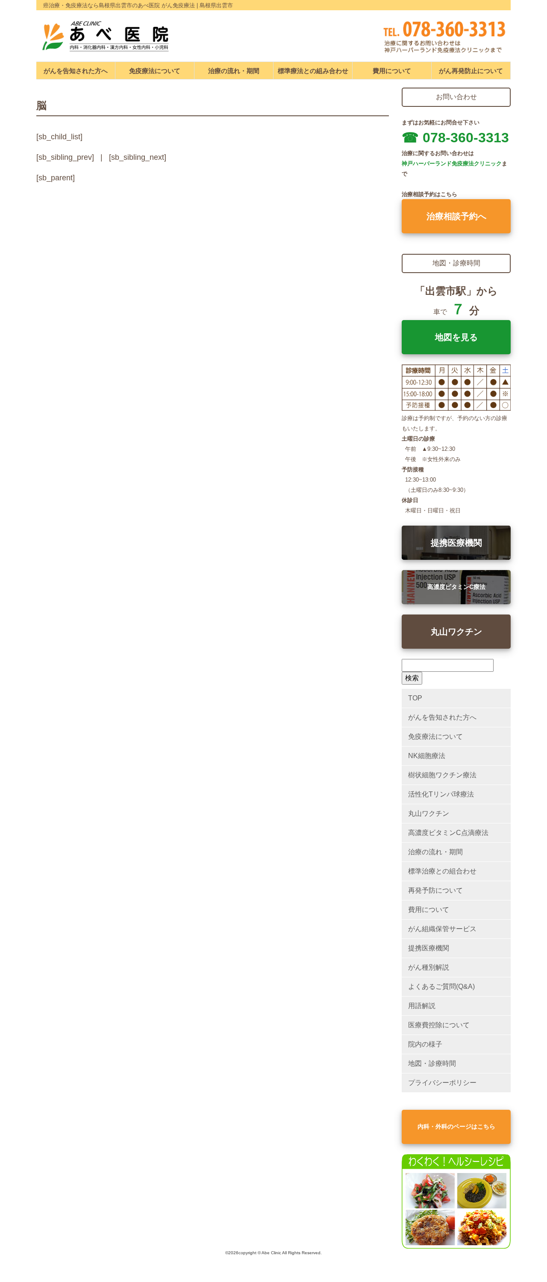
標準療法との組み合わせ (313, 70)
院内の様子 (425, 1044)
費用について (392, 70)
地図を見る (456, 337)
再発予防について (435, 890)
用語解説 (421, 1005)
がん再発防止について (471, 70)
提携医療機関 (456, 542)
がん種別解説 (428, 967)
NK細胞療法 (426, 755)
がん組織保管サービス (442, 928)
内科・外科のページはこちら (456, 1126)
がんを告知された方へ (76, 70)
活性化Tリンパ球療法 (441, 794)
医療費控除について (439, 1025)
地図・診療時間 (432, 1063)
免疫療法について (154, 70)
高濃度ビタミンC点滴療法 (448, 832)
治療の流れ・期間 (233, 70)
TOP (415, 698)
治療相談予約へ (456, 216)
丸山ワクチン (456, 631)
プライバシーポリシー (442, 1082)
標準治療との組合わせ (442, 871)
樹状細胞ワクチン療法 (442, 775)
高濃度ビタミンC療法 (456, 586)
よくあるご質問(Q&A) (441, 986)
